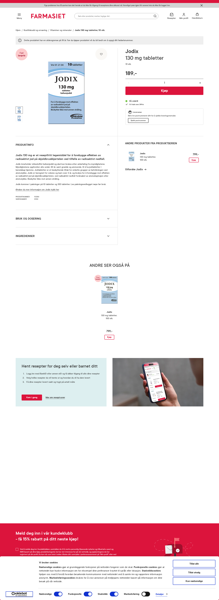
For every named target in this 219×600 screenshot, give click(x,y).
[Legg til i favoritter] (101, 54)
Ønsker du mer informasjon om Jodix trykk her (37, 189)
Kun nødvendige (194, 581)
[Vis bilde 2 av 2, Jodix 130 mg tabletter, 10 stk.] (19, 118)
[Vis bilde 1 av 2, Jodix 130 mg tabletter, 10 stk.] (19, 110)
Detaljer (160, 594)
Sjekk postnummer (138, 120)
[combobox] (116, 16)
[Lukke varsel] (201, 5)
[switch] (88, 594)
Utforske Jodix (134, 169)
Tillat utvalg (194, 572)
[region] (66, 91)
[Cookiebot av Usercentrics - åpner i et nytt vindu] (19, 594)
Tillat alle (194, 563)
